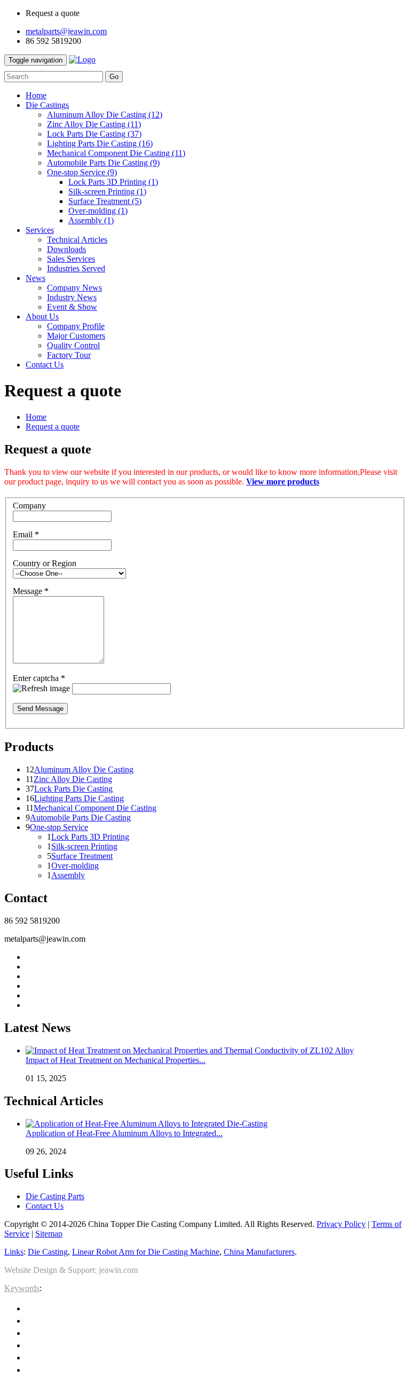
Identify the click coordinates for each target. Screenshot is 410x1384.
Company (29, 505)
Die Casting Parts (55, 1196)
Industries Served (76, 268)
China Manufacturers (259, 1251)
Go (114, 77)
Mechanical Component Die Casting (116, 153)
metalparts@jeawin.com (66, 31)
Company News (74, 287)
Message (31, 591)
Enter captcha (39, 678)
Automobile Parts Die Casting (103, 162)
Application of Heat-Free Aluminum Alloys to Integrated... (124, 1133)
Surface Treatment (104, 201)
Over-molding (98, 210)
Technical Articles (77, 239)
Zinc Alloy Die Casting (94, 124)
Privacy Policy (341, 1224)
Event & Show (72, 306)
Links (13, 1251)
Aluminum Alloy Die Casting (104, 114)
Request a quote (53, 426)
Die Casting (48, 1251)
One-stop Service (82, 172)
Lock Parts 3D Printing (113, 181)
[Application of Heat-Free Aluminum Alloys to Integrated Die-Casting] (146, 1123)
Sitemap (48, 1233)
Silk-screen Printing (107, 191)
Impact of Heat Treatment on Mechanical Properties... (116, 1060)
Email (26, 534)
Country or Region (44, 563)
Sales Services (71, 258)
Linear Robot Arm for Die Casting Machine (145, 1251)
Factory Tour (69, 354)
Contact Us (45, 1205)
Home (36, 416)
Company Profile (76, 326)
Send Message (40, 709)
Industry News (72, 297)
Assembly (91, 220)
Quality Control (73, 345)
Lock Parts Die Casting (94, 133)
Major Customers (76, 335)
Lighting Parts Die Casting (100, 143)
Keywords (22, 1288)
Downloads (66, 249)
